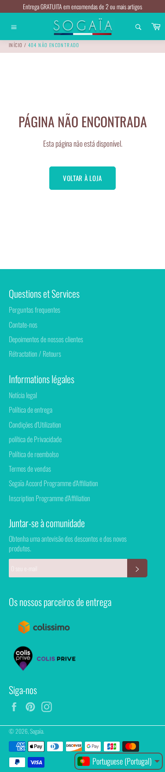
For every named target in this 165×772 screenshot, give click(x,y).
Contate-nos (23, 324)
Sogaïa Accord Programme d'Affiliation (53, 483)
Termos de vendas (30, 468)
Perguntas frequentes (34, 309)
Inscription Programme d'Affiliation (49, 498)
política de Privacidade (35, 439)
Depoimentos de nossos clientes (46, 339)
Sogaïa (36, 731)
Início (15, 44)
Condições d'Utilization (35, 424)
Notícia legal (23, 395)
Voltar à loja (82, 178)
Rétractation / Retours (35, 353)
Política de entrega (30, 409)
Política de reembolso (34, 454)
